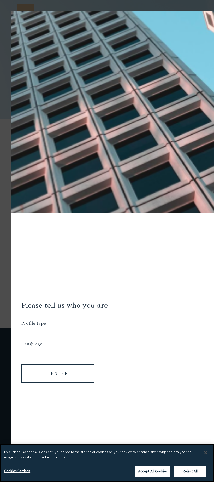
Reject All (190, 471)
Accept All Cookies (153, 471)
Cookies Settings (17, 471)
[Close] (205, 452)
